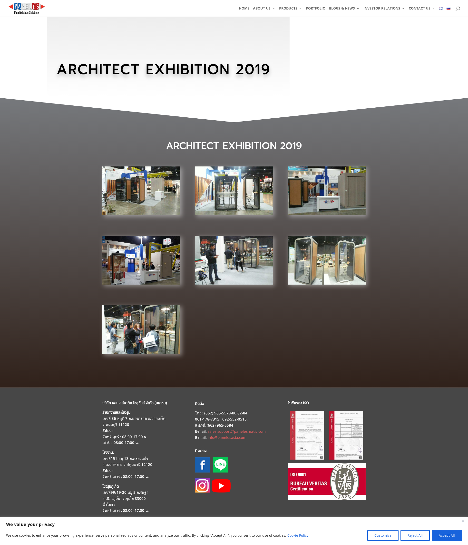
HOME (244, 8)
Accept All (447, 535)
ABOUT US (262, 8)
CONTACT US (419, 8)
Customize (382, 535)
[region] (234, 531)
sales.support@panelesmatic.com (237, 431)
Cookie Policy (297, 535)
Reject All (415, 535)
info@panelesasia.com (227, 438)
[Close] (463, 521)
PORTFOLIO (315, 8)
